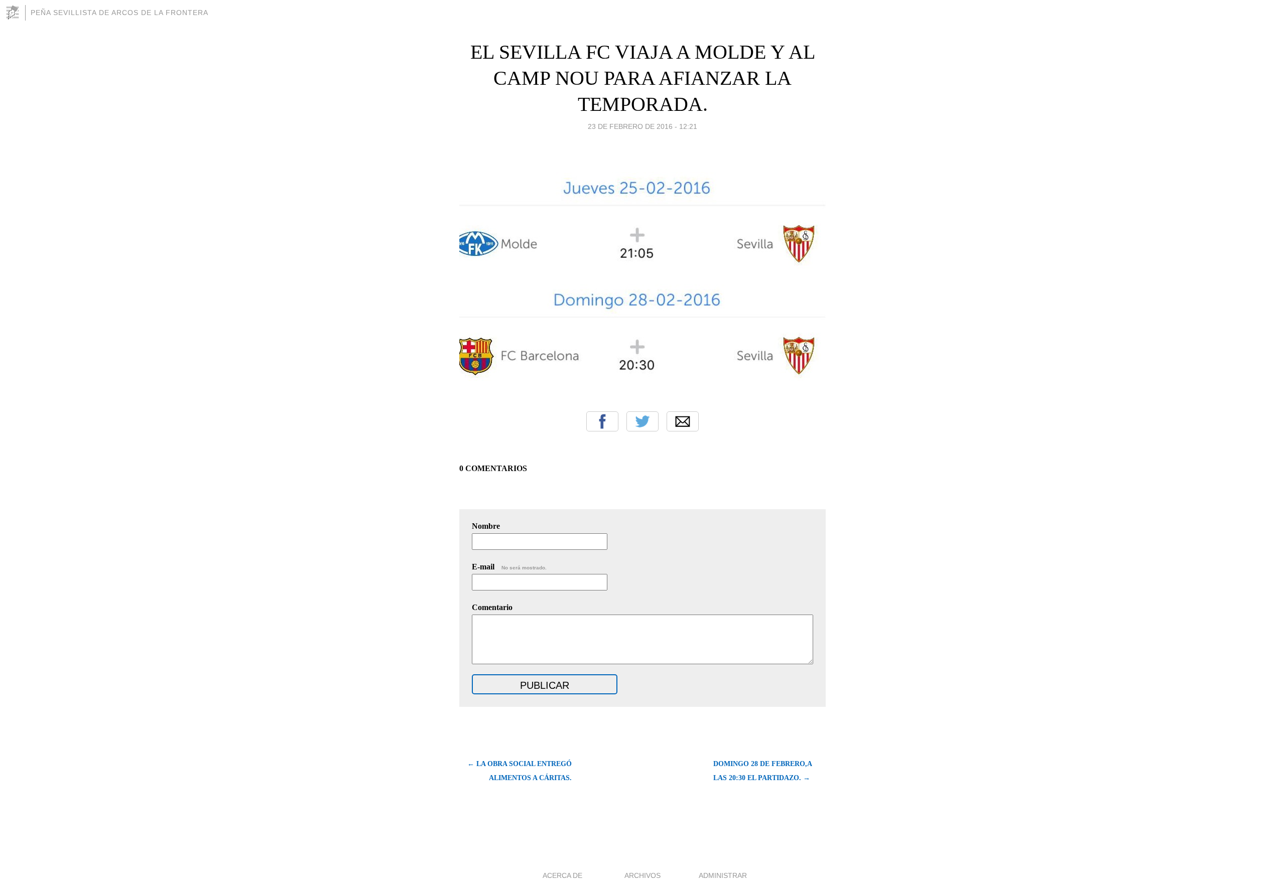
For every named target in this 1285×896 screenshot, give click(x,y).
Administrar (723, 875)
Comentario (492, 607)
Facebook (602, 421)
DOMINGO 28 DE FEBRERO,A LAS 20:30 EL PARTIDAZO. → (762, 771)
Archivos (642, 875)
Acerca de (562, 875)
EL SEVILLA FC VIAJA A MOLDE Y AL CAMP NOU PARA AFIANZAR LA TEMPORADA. (642, 78)
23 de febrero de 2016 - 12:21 (642, 126)
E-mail (509, 566)
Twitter (642, 421)
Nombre (486, 526)
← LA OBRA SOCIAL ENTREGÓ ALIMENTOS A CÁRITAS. (519, 771)
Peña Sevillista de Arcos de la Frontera (119, 13)
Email (683, 421)
